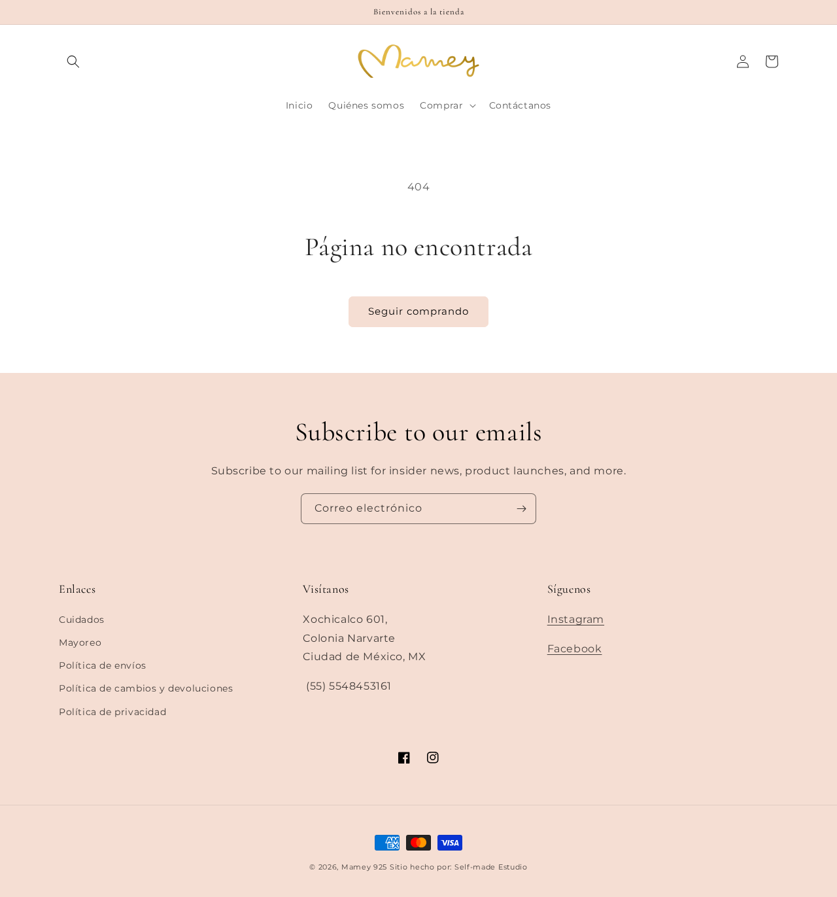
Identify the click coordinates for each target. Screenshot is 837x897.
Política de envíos (102, 665)
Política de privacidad (112, 712)
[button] (73, 61)
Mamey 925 (364, 866)
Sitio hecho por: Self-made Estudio (459, 866)
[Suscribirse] (521, 508)
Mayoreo (80, 642)
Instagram (575, 619)
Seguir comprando (418, 311)
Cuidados (82, 619)
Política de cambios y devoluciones (146, 688)
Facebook (574, 648)
